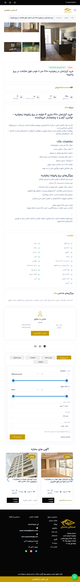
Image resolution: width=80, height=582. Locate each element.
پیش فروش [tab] (17, 357)
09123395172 (71, 2)
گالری (55, 539)
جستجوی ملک (17, 437)
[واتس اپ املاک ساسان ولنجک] (5, 2)
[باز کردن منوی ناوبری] (76, 8)
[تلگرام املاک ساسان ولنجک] (14, 2)
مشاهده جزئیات (50, 500)
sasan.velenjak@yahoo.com (28, 530)
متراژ (65, 386)
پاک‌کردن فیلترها (65, 437)
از (68, 374)
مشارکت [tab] (40, 362)
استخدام (54, 535)
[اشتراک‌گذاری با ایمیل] (35, 345)
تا (37, 374)
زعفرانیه (58, 18)
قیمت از (65, 371)
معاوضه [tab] (32, 357)
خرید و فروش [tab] (64, 357)
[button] (58, 41)
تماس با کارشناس (9, 10)
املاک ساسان (53, 520)
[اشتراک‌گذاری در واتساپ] (40, 345)
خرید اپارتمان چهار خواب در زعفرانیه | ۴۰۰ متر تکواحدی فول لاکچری (58, 480)
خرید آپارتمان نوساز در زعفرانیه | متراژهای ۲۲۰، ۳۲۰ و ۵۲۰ (25, 480)
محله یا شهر (66, 402)
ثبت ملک (54, 532)
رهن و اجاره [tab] (48, 357)
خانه (72, 18)
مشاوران (54, 528)
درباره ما (54, 543)
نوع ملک (67, 412)
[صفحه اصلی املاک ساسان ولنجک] (45, 10)
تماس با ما (54, 547)
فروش (66, 18)
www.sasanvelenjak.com (29, 536)
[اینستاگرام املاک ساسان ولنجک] (10, 2)
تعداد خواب (67, 422)
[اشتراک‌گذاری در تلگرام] (45, 345)
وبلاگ (55, 524)
